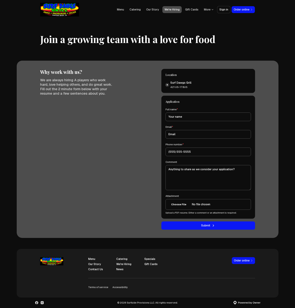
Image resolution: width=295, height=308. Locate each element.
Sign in (223, 9)
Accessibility (120, 287)
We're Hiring (172, 9)
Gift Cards (191, 9)
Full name (176, 109)
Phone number (179, 144)
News (119, 269)
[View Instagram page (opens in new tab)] (42, 303)
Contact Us (95, 269)
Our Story (152, 9)
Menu (120, 9)
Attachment (172, 196)
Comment (171, 162)
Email (174, 126)
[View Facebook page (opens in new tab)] (37, 303)
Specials (149, 259)
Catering (135, 9)
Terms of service (98, 287)
